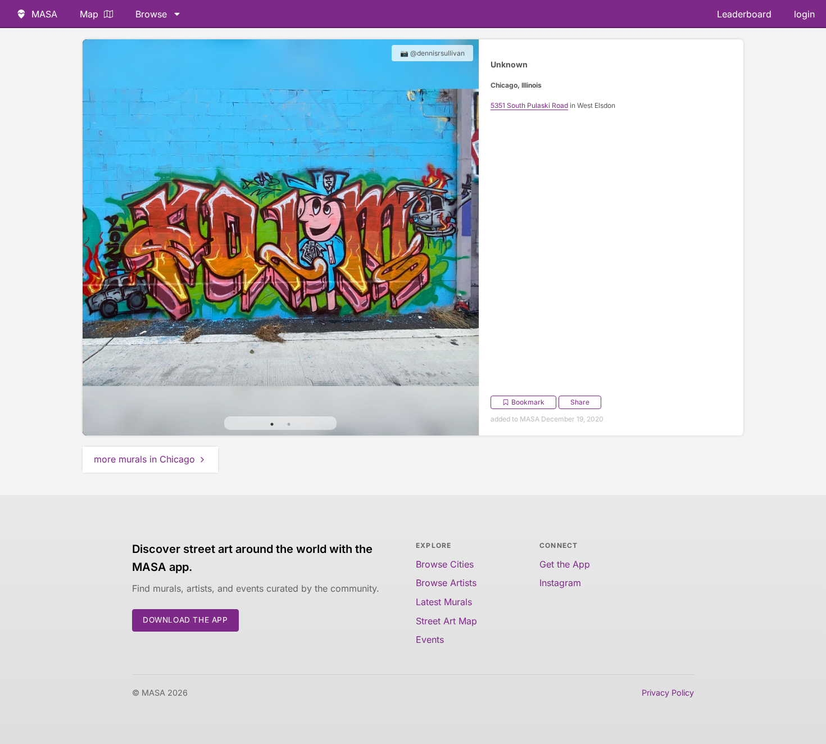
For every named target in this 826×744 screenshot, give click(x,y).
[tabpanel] (281, 237)
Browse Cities (445, 564)
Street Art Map (446, 621)
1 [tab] (272, 424)
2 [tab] (288, 424)
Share (579, 402)
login (804, 14)
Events (430, 639)
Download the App (185, 619)
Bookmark (527, 402)
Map (89, 14)
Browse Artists (446, 582)
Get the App (564, 564)
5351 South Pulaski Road (529, 105)
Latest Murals (444, 601)
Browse (151, 14)
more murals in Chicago (144, 459)
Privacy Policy (668, 692)
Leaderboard (744, 14)
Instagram (560, 582)
